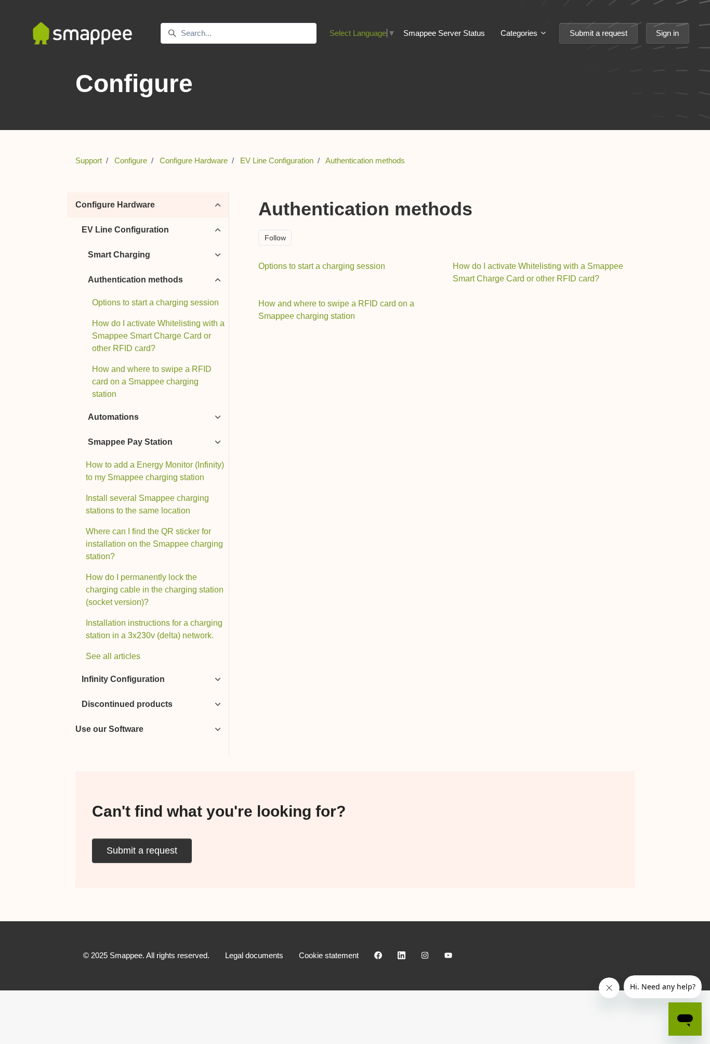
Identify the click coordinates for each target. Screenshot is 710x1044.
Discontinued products (127, 704)
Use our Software (109, 729)
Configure (130, 160)
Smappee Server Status (444, 33)
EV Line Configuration (276, 160)
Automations (113, 417)
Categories (520, 33)
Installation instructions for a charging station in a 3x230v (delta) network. (154, 629)
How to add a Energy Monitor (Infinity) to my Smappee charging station (155, 471)
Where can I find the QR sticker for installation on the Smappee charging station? (154, 544)
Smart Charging (119, 254)
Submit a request (598, 33)
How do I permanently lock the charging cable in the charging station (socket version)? (154, 590)
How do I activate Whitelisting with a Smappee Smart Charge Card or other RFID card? (158, 336)
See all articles (113, 656)
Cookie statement (329, 955)
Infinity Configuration (123, 679)
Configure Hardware (194, 160)
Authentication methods (365, 160)
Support (88, 160)
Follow (275, 238)
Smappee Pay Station (130, 441)
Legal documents (254, 955)
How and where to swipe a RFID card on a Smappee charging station (152, 381)
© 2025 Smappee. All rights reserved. (146, 955)
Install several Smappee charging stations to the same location (147, 504)
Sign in (667, 33)
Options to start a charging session (155, 302)
